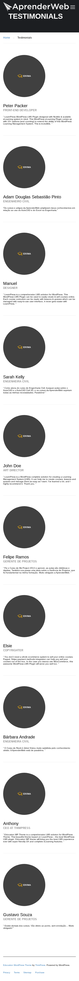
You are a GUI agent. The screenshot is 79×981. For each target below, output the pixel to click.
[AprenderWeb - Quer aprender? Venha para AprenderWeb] (36, 8)
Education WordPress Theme (17, 965)
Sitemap (27, 972)
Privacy (6, 972)
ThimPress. (40, 965)
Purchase (39, 972)
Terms (17, 972)
